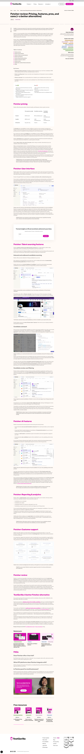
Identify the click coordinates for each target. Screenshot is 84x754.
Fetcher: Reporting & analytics (21, 58)
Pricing (35, 4)
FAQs (16, 64)
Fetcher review (18, 61)
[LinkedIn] (14, 751)
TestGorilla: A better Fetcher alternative (23, 62)
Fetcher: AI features (19, 56)
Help (73, 0)
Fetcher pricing (18, 52)
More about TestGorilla (70, 58)
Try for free (23, 690)
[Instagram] (13, 751)
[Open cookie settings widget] (1, 752)
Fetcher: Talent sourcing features (21, 55)
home (11, 10)
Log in (70, 0)
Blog (18, 10)
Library (15, 10)
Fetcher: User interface (19, 53)
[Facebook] (11, 751)
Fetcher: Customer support (20, 59)
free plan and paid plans (43, 151)
